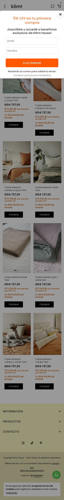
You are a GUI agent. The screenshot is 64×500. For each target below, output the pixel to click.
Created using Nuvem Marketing (32, 75)
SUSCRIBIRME (32, 63)
